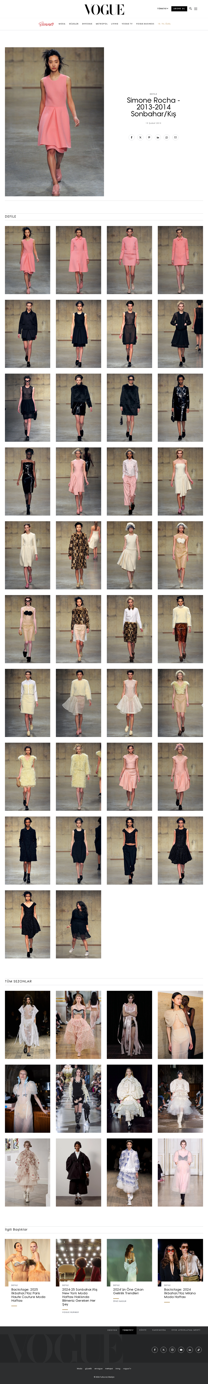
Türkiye (127, 1330)
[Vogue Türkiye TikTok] (199, 1350)
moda (79, 1369)
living (118, 1369)
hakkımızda (159, 1330)
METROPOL (102, 24)
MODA (62, 24)
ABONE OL (179, 9)
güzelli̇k (88, 1369)
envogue (98, 1369)
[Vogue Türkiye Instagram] (172, 1350)
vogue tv (127, 1369)
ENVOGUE (87, 24)
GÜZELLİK (74, 24)
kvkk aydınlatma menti (186, 1330)
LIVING (114, 24)
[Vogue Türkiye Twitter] (164, 1350)
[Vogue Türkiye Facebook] (155, 1350)
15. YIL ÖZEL (164, 24)
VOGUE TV (127, 24)
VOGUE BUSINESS (145, 24)
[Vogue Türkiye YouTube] (181, 1350)
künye (143, 1330)
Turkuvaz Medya (107, 1377)
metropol (109, 1369)
